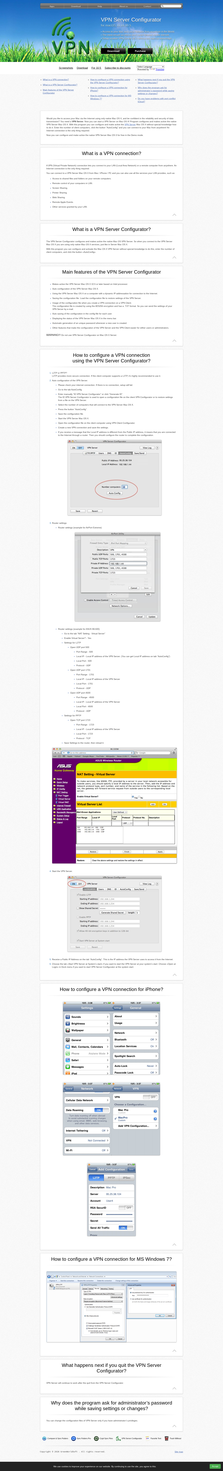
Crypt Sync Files (106, 1438)
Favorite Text (156, 1438)
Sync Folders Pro (84, 1438)
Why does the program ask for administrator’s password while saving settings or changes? (156, 90)
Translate (160, 69)
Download (82, 67)
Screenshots (66, 67)
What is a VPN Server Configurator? (60, 85)
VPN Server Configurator (132, 1438)
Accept (215, 1466)
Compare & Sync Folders (57, 1438)
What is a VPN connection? (56, 79)
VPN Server (130, 124)
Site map (179, 1452)
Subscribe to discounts (118, 67)
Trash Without (175, 1438)
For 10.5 (96, 67)
